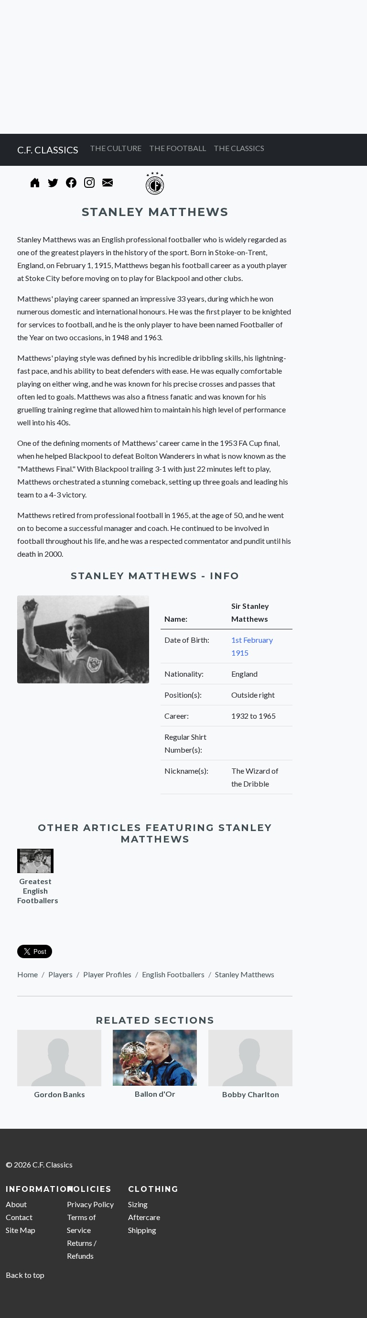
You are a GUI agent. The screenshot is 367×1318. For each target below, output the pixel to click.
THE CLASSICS (239, 147)
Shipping (142, 1229)
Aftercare (144, 1216)
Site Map (20, 1229)
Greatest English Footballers (37, 890)
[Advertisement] (183, 67)
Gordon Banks (59, 1094)
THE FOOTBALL (177, 147)
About (16, 1204)
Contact (19, 1216)
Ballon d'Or (155, 1093)
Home (27, 974)
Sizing (138, 1204)
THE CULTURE (115, 147)
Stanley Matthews (244, 974)
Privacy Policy (90, 1204)
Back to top (25, 1274)
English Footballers (173, 974)
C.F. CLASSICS (47, 149)
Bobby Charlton (250, 1094)
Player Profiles (107, 974)
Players (60, 974)
